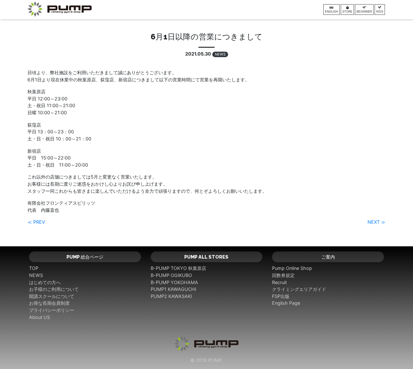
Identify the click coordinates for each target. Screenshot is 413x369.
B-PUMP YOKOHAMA (174, 282)
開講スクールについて (51, 296)
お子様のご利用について (54, 289)
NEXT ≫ (377, 222)
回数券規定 (283, 275)
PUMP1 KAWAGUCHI (173, 289)
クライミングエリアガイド (299, 289)
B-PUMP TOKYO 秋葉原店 (178, 268)
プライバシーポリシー (51, 310)
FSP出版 (280, 296)
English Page (286, 303)
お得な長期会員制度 (49, 303)
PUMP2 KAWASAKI (171, 296)
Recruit (279, 282)
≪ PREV (36, 222)
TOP (33, 268)
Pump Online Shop (292, 268)
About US (39, 317)
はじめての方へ (45, 282)
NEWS (220, 54)
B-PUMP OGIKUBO (171, 275)
